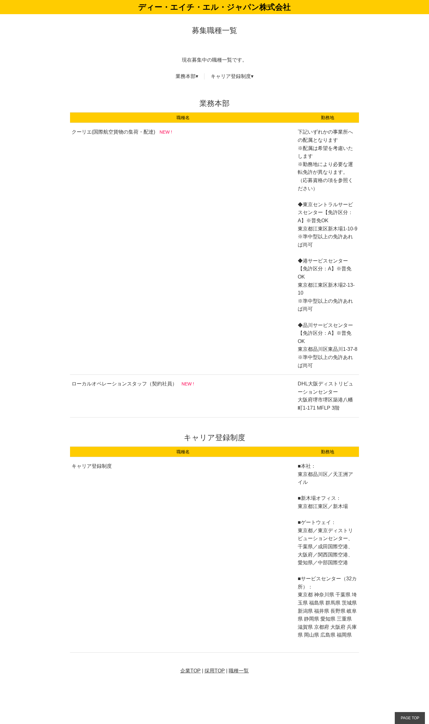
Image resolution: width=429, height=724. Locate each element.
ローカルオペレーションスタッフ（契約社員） (124, 383)
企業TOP (190, 670)
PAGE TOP (410, 718)
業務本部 (186, 76)
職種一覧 (239, 670)
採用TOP (214, 670)
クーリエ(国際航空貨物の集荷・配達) (113, 132)
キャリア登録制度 (231, 76)
